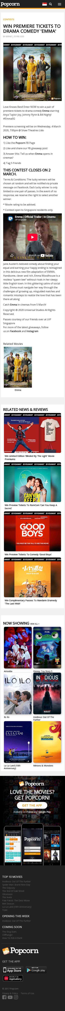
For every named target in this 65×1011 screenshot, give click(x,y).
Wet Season (8, 903)
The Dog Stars (9, 931)
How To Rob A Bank (12, 938)
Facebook (15, 331)
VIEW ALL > (34, 624)
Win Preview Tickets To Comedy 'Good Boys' (28, 554)
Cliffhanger (7, 934)
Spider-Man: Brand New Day (16, 884)
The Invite (7, 897)
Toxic (5, 910)
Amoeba (8, 671)
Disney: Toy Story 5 (42, 671)
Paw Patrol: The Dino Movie (16, 900)
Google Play (44, 811)
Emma (13, 304)
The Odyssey (8, 887)
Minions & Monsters (43, 765)
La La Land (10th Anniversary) (12, 767)
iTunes (29, 811)
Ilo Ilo (6, 717)
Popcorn (20, 143)
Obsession (7, 894)
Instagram (32, 331)
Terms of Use (27, 993)
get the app (32, 805)
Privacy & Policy (10, 993)
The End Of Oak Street (13, 891)
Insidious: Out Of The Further (43, 718)
